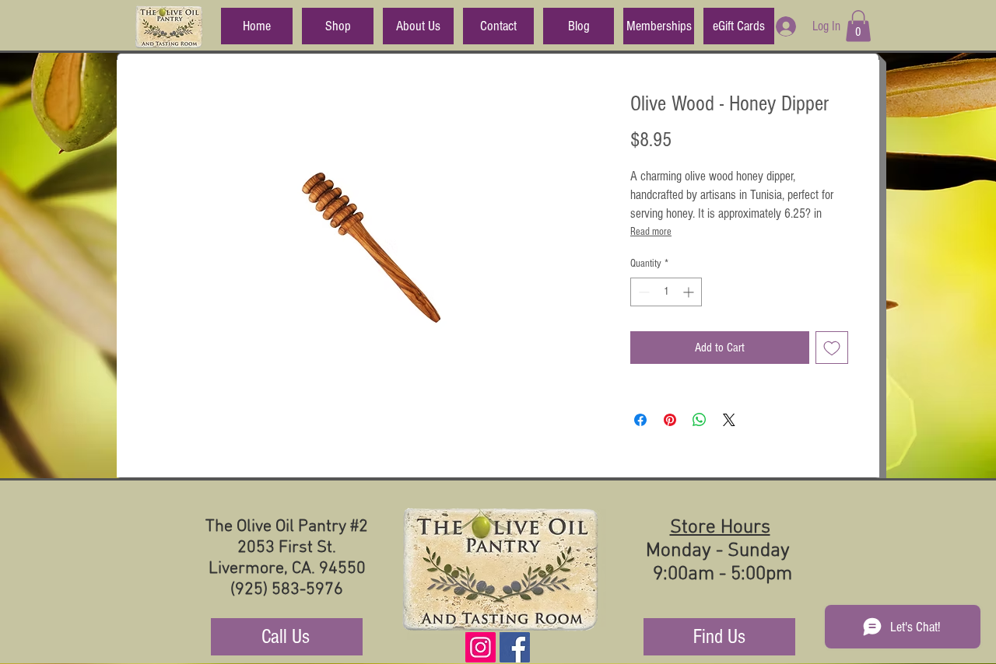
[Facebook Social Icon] (515, 647)
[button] (858, 26)
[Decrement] (642, 292)
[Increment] (690, 292)
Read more (651, 231)
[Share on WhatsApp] (699, 420)
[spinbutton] (666, 292)
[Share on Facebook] (640, 420)
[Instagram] (480, 647)
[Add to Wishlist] (831, 347)
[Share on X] (729, 420)
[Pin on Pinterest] (670, 420)
